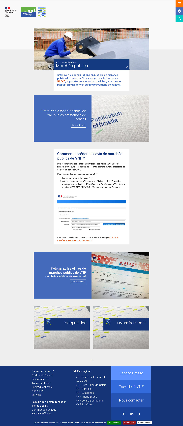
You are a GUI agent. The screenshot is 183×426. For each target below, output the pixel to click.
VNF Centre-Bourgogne (89, 400)
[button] (179, 3)
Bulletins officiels (41, 413)
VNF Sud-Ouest (84, 404)
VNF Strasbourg (85, 392)
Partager (126, 67)
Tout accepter (114, 423)
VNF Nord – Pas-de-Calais (91, 384)
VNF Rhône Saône (86, 396)
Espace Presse (131, 373)
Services (36, 394)
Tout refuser (129, 423)
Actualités (37, 390)
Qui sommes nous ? (43, 371)
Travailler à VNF (131, 386)
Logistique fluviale (42, 386)
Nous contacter (131, 400)
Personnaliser (144, 423)
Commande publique (44, 409)
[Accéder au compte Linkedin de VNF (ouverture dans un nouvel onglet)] (131, 414)
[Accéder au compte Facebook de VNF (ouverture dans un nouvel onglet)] (139, 414)
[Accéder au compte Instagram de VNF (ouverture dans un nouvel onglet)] (123, 414)
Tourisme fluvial (41, 383)
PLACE (61, 81)
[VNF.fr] (25, 12)
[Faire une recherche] (179, 18)
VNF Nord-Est (84, 388)
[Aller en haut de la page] (91, 360)
